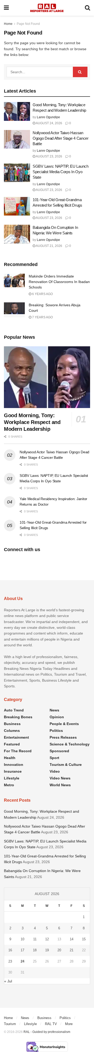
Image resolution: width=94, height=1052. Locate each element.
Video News (60, 778)
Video (55, 771)
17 (22, 950)
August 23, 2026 (48, 156)
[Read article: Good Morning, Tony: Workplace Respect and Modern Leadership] (17, 111)
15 (84, 939)
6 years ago (42, 294)
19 (47, 950)
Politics (56, 730)
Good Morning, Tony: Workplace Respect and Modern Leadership (32, 422)
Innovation (13, 764)
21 (71, 950)
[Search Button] (87, 8)
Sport (54, 758)
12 (47, 939)
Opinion (57, 717)
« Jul (8, 981)
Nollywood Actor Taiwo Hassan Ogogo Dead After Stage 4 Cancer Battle (61, 138)
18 (35, 950)
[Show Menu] (6, 8)
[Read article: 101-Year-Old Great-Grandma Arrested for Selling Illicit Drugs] (17, 206)
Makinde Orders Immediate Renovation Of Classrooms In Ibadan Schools (59, 281)
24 (22, 961)
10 (22, 939)
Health (9, 758)
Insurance (13, 771)
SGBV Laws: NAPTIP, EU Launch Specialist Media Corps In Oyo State (61, 171)
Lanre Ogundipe (48, 117)
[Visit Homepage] (47, 8)
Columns (12, 730)
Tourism (10, 1024)
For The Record (18, 751)
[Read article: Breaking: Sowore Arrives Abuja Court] (14, 309)
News (54, 710)
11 (35, 939)
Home (8, 24)
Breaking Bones (18, 717)
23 (10, 961)
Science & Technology (70, 744)
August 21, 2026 (48, 246)
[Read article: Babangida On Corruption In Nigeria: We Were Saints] (17, 234)
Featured (12, 744)
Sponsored (59, 751)
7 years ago (42, 317)
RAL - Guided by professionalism (47, 1032)
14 (71, 939)
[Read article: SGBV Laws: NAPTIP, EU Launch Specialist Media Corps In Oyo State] (17, 172)
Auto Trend (14, 710)
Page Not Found (28, 24)
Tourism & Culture (66, 764)
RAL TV (51, 1024)
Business (12, 724)
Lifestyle (11, 778)
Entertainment (16, 737)
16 (10, 950)
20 (59, 950)
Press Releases (63, 737)
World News (60, 785)
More (69, 1024)
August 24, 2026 (48, 123)
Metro (9, 785)
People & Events (64, 724)
